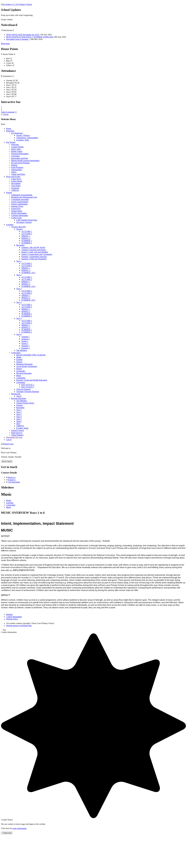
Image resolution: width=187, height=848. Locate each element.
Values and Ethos (18, 174)
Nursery (19, 229)
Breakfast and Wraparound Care (24, 197)
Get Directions (14, 482)
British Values (16, 151)
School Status (16, 211)
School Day (16, 208)
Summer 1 (25, 346)
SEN (18, 423)
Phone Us (12, 477)
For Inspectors (17, 133)
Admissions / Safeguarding (27, 138)
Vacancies (15, 188)
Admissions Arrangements (21, 195)
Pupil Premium (17, 167)
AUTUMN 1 (26, 231)
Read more (5, 43)
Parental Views (17, 206)
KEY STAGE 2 (27, 385)
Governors (15, 156)
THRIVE (20, 426)
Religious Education (24, 364)
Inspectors (10, 131)
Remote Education (18, 398)
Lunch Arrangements (19, 202)
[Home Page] (16, 4)
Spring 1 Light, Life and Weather (34, 252)
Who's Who (16, 149)
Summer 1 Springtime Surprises (34, 257)
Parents (9, 192)
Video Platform (17, 435)
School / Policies (23, 135)
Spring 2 (24, 343)
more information (19, 828)
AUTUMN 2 (26, 234)
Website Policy (12, 619)
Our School (10, 142)
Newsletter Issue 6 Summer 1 (18, 39)
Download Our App (14, 437)
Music (18, 375)
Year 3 (18, 289)
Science (19, 362)
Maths (18, 357)
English (19, 359)
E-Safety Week (22, 428)
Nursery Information (19, 204)
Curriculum (15, 353)
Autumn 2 (25, 339)
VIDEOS (15, 190)
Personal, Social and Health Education (31, 380)
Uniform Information (19, 215)
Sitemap (9, 614)
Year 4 (18, 302)
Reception (20, 245)
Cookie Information (14, 617)
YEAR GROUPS (18, 227)
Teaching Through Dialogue (27, 391)
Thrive (14, 172)
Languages (20, 382)
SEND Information (19, 213)
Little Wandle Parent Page (26, 220)
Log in (5, 114)
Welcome (15, 144)
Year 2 (18, 275)
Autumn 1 (25, 337)
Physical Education (24, 373)
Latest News (16, 179)
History (19, 369)
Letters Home (16, 181)
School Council (17, 430)
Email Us (12, 480)
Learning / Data (22, 140)
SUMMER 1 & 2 (28, 273)
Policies (14, 165)
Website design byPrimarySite (19, 626)
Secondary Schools (24, 222)
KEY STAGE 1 (27, 387)
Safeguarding (16, 170)
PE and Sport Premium (20, 163)
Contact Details (17, 147)
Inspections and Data (19, 158)
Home (8, 128)
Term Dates (15, 186)
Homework (15, 394)
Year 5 (18, 318)
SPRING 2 (25, 238)
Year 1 (18, 261)
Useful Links (16, 218)
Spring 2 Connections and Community (36, 254)
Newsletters (16, 183)
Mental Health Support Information (25, 160)
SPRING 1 (25, 236)
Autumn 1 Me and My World (33, 247)
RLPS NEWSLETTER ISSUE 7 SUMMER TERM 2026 (29, 37)
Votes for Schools (23, 389)
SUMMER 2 (26, 243)
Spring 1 (24, 341)
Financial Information (19, 154)
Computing (20, 378)
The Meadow (21, 350)
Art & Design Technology (26, 366)
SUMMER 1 (26, 241)
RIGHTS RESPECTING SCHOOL (31, 355)
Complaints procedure (20, 199)
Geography (20, 371)
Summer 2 (25, 348)
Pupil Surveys (16, 433)
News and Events (13, 176)
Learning (9, 224)
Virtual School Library (25, 403)
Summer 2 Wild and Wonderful (33, 259)
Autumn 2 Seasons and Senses (33, 250)
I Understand (6, 833)
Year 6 (18, 334)
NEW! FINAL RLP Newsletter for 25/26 (22, 35)
